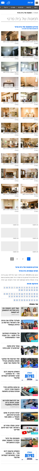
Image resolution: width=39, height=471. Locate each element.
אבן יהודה (4, 280)
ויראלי (6, 7)
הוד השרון (13, 277)
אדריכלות (35, 277)
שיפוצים (6, 277)
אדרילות (11, 275)
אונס (2, 277)
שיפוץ (26, 277)
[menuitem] (28, 8)
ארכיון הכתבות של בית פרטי (26, 267)
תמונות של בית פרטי (24, 13)
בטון (6, 275)
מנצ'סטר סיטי (21, 280)
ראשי (36, 7)
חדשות (28, 7)
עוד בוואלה (33, 304)
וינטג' (16, 275)
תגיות (30, 3)
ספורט (13, 7)
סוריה (14, 280)
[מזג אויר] (8, 2)
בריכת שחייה (20, 277)
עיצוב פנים (34, 275)
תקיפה (10, 280)
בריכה (3, 275)
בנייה (36, 280)
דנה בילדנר (21, 275)
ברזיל (30, 277)
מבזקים (20, 7)
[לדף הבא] (12, 259)
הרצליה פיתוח (29, 280)
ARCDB (28, 275)
